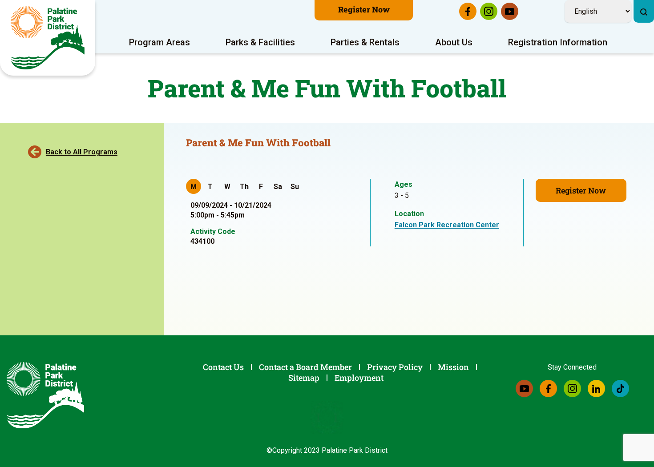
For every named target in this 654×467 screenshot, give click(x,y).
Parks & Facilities (260, 42)
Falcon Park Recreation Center (447, 225)
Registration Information (557, 42)
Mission (453, 367)
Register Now (364, 9)
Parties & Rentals (365, 42)
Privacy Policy (395, 367)
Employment (359, 377)
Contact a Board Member (305, 367)
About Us (453, 42)
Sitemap (303, 377)
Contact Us (223, 367)
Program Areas (159, 42)
